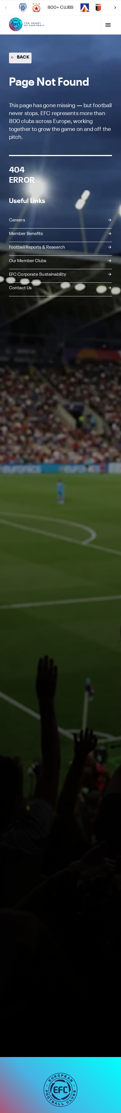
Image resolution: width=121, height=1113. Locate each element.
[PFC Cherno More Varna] (22, 7)
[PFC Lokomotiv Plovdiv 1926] (98, 7)
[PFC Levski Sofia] (84, 7)
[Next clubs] (115, 8)
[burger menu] (108, 25)
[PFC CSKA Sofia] (36, 7)
